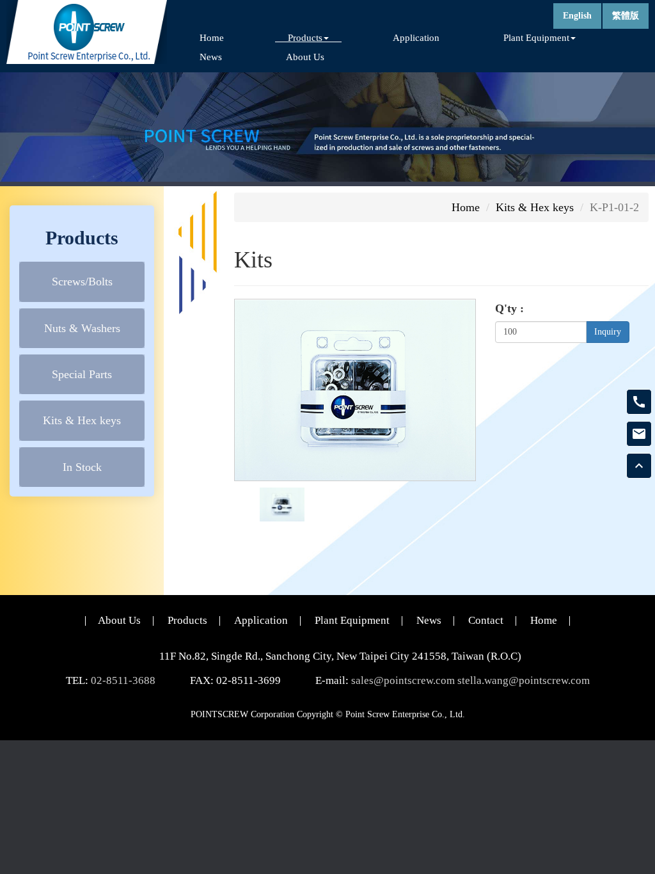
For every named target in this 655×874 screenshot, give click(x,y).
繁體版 (625, 15)
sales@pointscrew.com (403, 680)
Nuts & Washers (82, 328)
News (211, 56)
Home (212, 37)
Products (187, 620)
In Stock (82, 467)
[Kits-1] (282, 503)
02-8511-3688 (123, 680)
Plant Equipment (352, 620)
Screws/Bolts (82, 281)
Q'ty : (509, 308)
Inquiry (607, 332)
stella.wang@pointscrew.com (523, 680)
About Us (305, 56)
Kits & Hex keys (82, 420)
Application (416, 37)
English (577, 15)
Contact (485, 620)
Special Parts (82, 374)
